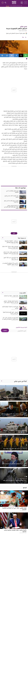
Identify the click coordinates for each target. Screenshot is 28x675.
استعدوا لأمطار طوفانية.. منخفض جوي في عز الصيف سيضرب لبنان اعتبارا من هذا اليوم (11, 301)
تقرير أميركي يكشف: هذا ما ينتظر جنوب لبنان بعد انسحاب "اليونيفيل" (10, 252)
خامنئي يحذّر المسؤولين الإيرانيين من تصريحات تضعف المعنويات (10, 263)
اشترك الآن (7, 5)
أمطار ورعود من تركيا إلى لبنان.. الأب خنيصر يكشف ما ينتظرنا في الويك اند (10, 318)
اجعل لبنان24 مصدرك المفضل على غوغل (15, 33)
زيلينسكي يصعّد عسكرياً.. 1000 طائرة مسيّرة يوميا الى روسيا (10, 247)
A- (25, 37)
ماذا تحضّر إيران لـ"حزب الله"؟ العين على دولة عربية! (11, 258)
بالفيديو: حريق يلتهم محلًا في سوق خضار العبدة (11, 201)
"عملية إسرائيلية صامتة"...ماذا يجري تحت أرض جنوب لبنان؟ (15, 481)
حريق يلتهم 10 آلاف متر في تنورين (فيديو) (11, 196)
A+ (23, 37)
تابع (14, 233)
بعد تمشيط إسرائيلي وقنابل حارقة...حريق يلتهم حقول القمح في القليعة (11, 207)
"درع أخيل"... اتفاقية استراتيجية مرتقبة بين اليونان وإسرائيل (11, 241)
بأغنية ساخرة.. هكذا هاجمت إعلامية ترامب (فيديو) (15, 531)
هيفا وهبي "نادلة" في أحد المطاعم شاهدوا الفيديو (14, 508)
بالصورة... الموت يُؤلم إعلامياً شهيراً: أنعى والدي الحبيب (10, 312)
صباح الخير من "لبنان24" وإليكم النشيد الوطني (10, 307)
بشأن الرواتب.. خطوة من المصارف (11, 295)
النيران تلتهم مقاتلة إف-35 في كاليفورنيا (12, 191)
